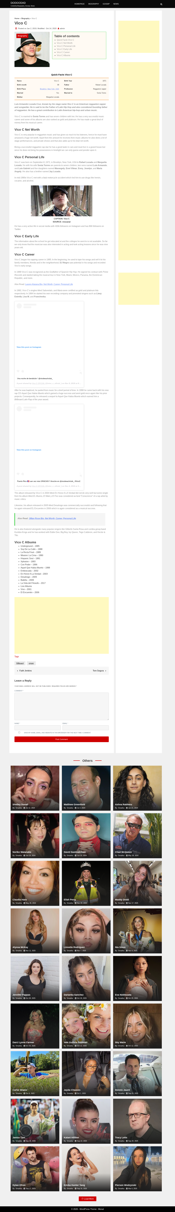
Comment (18, 691)
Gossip (106, 4)
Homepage (79, 4)
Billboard (20, 663)
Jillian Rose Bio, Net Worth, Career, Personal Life (52, 518)
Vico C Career (63, 52)
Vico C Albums (63, 55)
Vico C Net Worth (65, 43)
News (116, 4)
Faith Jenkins (25, 671)
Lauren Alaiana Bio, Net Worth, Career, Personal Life (49, 284)
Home (16, 18)
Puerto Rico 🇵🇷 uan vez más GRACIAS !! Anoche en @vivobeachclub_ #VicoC (48, 481)
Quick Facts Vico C (65, 40)
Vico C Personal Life (66, 46)
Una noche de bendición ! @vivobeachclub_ (35, 378)
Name (17, 723)
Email (65, 723)
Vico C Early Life (64, 49)
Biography (93, 4)
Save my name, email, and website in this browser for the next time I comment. (57, 733)
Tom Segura (98, 671)
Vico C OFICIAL (38, 383)
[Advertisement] (61, 626)
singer (31, 663)
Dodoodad (18, 2)
